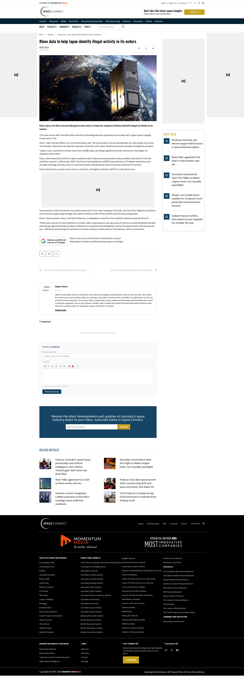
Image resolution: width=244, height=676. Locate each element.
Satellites (73, 21)
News (41, 27)
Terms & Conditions (195, 671)
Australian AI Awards (89, 570)
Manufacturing (113, 21)
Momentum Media (46, 653)
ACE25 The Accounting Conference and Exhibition (101, 562)
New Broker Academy (131, 599)
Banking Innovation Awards (92, 615)
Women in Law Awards (172, 558)
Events (87, 27)
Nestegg (43, 603)
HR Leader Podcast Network (175, 588)
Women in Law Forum (172, 562)
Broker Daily (44, 579)
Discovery (138, 21)
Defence (159, 21)
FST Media (43, 591)
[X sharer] (146, 48)
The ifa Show (168, 604)
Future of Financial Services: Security (137, 583)
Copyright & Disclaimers (155, 671)
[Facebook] (166, 650)
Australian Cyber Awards (91, 587)
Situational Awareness (92, 21)
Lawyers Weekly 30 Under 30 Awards (137, 595)
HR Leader (43, 595)
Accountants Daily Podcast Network (178, 571)
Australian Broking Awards (92, 583)
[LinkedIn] (177, 650)
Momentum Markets (47, 649)
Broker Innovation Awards (92, 628)
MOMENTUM (59, 3)
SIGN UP (194, 12)
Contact (183, 3)
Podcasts (174, 523)
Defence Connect (46, 587)
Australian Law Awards (90, 599)
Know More (60, 310)
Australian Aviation (47, 575)
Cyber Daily (44, 583)
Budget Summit (128, 558)
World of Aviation (46, 632)
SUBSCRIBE (131, 660)
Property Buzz (45, 607)
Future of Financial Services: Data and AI (138, 578)
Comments (64, 27)
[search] (123, 26)
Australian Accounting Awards (93, 566)
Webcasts (76, 27)
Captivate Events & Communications (54, 657)
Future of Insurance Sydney (133, 587)
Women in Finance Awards (133, 628)
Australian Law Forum (90, 603)
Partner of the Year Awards (133, 603)
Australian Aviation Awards (92, 575)
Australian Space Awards (91, 607)
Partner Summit (128, 607)
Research (53, 21)
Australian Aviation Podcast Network (178, 575)
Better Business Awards (91, 620)
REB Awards (127, 611)
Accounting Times (46, 566)
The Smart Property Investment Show (179, 612)
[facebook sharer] (138, 48)
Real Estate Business (48, 611)
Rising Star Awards (130, 615)
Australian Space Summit (91, 611)
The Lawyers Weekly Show (174, 608)
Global (149, 21)
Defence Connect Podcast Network (178, 583)
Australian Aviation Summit (92, 579)
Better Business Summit (91, 624)
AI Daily (42, 570)
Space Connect (45, 620)
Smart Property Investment (51, 615)
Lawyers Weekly (46, 599)
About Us (85, 649)
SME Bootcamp (128, 624)
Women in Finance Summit (133, 632)
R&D (164, 523)
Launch (42, 21)
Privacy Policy (176, 671)
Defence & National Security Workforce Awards (142, 570)
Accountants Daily (46, 562)
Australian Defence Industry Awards (96, 595)
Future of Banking (129, 574)
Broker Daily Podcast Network (176, 579)
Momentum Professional (173, 621)
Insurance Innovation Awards (134, 591)
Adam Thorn (44, 47)
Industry (127, 21)
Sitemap (84, 661)
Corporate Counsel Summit (133, 566)
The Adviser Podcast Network (176, 600)
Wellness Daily (45, 628)
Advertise (173, 3)
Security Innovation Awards (133, 619)
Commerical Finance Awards (134, 562)
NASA (63, 21)
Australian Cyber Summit (91, 591)
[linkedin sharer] (153, 48)
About (163, 3)
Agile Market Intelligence (49, 661)
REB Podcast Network (172, 592)
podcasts (51, 27)
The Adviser (44, 624)
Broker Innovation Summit (92, 632)
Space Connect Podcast (173, 596)
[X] (171, 650)
